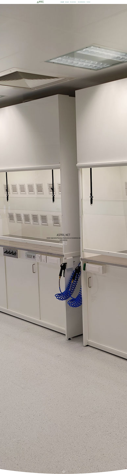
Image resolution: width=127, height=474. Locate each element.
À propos (67, 2)
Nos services (73, 2)
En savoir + (63, 243)
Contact (88, 2)
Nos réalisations (81, 2)
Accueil (62, 2)
